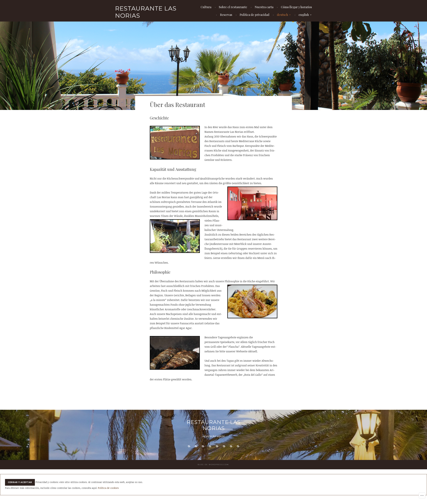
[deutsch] (231, 446)
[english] (238, 446)
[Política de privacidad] (224, 446)
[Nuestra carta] (203, 446)
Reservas (226, 14)
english (304, 14)
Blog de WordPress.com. (213, 464)
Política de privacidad (254, 14)
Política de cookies (108, 487)
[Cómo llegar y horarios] (210, 446)
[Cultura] (189, 446)
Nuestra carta (264, 7)
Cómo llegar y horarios (296, 7)
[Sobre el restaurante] (196, 446)
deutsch (282, 14)
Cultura (206, 7)
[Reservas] (217, 446)
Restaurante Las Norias (145, 12)
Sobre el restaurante (233, 7)
